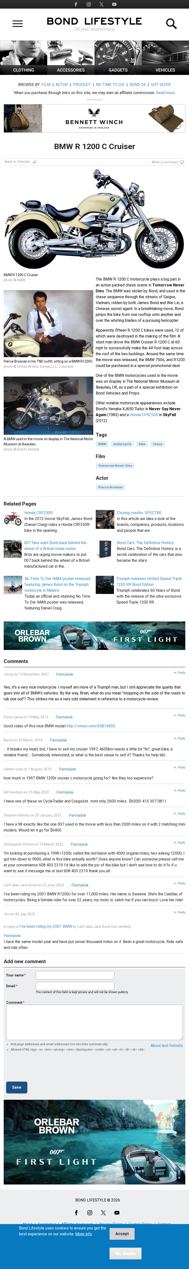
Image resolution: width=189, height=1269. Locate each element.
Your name (15, 975)
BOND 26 (138, 84)
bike (142, 444)
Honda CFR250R (144, 414)
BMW (102, 444)
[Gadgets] (118, 73)
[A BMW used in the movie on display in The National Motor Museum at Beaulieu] (48, 433)
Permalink (64, 674)
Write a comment (165, 162)
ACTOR (62, 84)
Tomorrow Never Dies (115, 465)
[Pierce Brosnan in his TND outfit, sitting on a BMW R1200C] (48, 355)
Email (10, 986)
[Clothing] (23, 73)
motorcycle (122, 444)
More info (83, 1234)
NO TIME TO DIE (110, 84)
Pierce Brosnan (110, 487)
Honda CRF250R (38, 512)
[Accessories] (70, 73)
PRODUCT (82, 84)
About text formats (167, 1045)
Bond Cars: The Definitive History (145, 542)
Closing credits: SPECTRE (139, 512)
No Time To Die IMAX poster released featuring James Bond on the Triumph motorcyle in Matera (57, 584)
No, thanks (125, 1253)
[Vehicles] (165, 73)
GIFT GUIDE (161, 84)
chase (157, 444)
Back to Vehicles (17, 162)
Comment (14, 1002)
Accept (122, 1233)
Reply (181, 672)
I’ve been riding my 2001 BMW (45, 926)
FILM (45, 84)
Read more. (165, 92)
